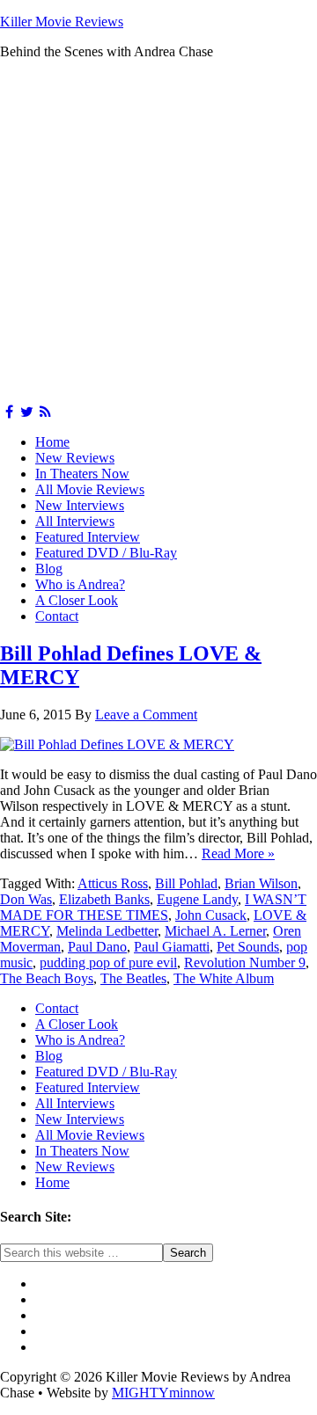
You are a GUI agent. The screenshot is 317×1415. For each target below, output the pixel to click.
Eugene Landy (197, 899)
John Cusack (211, 915)
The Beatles (133, 978)
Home (52, 441)
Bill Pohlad (186, 883)
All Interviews (74, 521)
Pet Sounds (248, 946)
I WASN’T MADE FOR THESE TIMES (153, 907)
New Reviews (74, 457)
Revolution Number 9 (245, 962)
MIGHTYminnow (163, 1392)
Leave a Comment (146, 714)
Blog (49, 568)
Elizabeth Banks (104, 899)
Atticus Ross (112, 883)
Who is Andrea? (80, 584)
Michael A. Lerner (215, 930)
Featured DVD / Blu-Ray (106, 552)
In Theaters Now (82, 473)
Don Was (26, 899)
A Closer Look (76, 600)
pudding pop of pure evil (108, 962)
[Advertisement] (158, 232)
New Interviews (79, 505)
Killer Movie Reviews (61, 21)
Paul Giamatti (172, 946)
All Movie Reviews (89, 489)
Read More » (238, 853)
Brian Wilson (261, 883)
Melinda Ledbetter (107, 930)
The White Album (223, 978)
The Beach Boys (46, 978)
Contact (56, 616)
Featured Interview (87, 536)
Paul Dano (97, 946)
